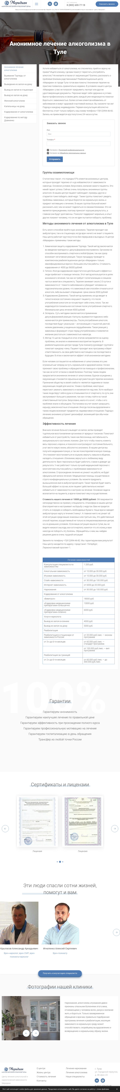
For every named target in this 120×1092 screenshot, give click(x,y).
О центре (41, 1068)
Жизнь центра (43, 1072)
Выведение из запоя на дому (18, 84)
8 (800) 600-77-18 (76, 5)
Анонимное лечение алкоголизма (13, 68)
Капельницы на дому (14, 106)
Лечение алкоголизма (76, 1072)
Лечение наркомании (76, 1068)
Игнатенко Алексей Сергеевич (60, 948)
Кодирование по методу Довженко (15, 119)
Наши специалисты (75, 1076)
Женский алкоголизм (14, 101)
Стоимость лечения (46, 1076)
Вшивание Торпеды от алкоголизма (15, 77)
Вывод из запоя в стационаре (18, 89)
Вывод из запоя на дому (16, 95)
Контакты (41, 1080)
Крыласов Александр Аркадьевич (19, 948)
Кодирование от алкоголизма (18, 112)
